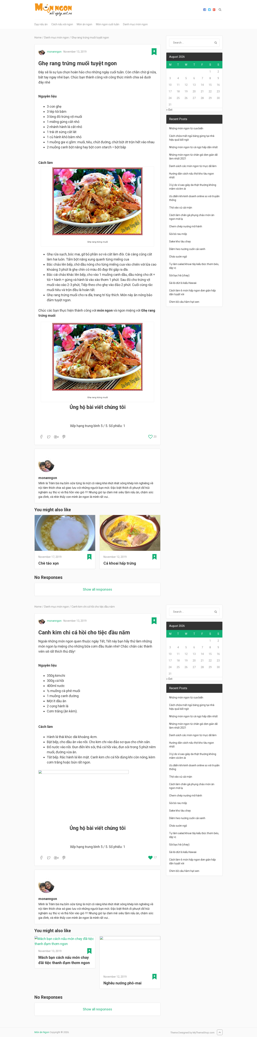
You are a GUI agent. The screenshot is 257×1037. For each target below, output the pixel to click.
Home (38, 37)
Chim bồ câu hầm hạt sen (184, 301)
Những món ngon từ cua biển (186, 128)
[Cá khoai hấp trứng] (130, 533)
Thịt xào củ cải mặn (180, 207)
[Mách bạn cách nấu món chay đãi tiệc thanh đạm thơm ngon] (65, 941)
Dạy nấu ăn (41, 24)
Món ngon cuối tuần (107, 24)
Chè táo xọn (48, 563)
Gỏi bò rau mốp (178, 233)
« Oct (169, 109)
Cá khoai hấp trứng (119, 563)
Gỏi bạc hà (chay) (179, 275)
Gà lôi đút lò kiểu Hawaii (182, 282)
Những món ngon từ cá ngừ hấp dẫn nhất (193, 147)
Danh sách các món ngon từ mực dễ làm (193, 166)
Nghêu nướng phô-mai (122, 983)
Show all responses (97, 589)
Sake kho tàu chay (180, 241)
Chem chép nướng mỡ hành (185, 226)
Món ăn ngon (84, 24)
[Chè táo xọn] (65, 533)
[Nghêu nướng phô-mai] (130, 954)
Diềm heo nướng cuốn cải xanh (187, 249)
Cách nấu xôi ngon (62, 24)
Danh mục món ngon (135, 24)
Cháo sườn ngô (178, 256)
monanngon (54, 51)
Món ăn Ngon (41, 1032)
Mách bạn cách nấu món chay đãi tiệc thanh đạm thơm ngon (64, 960)
